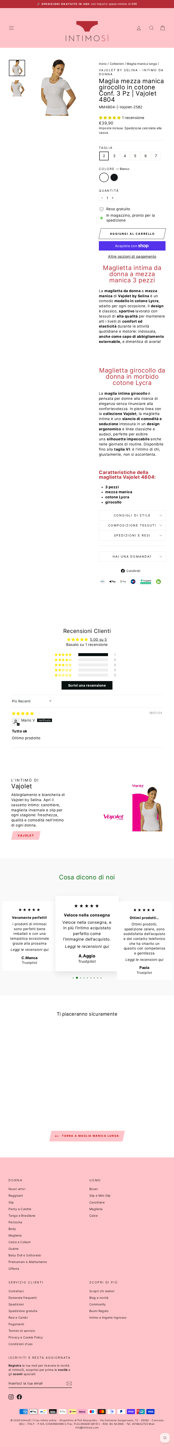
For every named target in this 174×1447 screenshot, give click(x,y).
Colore (114, 169)
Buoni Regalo (98, 1311)
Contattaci (16, 1291)
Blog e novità (99, 1297)
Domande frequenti (22, 1297)
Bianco (104, 177)
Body (12, 1229)
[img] (23, 713)
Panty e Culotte (19, 1209)
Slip (11, 1202)
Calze (93, 1215)
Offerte (13, 1268)
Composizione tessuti (132, 525)
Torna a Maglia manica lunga (90, 1136)
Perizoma (15, 1222)
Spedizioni (16, 1304)
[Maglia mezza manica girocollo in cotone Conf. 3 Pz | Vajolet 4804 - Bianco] (23, 1095)
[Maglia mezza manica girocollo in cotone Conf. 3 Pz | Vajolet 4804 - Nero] (29, 1095)
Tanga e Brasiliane (21, 1215)
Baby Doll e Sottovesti (24, 1255)
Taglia (106, 147)
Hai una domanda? (132, 556)
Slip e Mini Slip (100, 1195)
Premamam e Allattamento (27, 1262)
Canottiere (97, 1202)
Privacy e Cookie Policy (25, 1337)
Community (97, 1304)
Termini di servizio (21, 1330)
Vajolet (26, 835)
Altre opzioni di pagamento (132, 256)
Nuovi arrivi (16, 1189)
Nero (114, 177)
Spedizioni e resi (132, 535)
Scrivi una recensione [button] (87, 685)
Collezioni (117, 63)
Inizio (103, 63)
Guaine (13, 1248)
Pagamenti (16, 1324)
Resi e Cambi (18, 1317)
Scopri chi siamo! (101, 1291)
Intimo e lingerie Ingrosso (107, 1317)
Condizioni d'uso (20, 1344)
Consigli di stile (132, 515)
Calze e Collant (19, 1242)
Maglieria (15, 1235)
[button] (110, 118)
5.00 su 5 (98, 639)
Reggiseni (15, 1195)
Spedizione (133, 128)
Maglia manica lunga (142, 63)
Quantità (109, 190)
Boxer (93, 1189)
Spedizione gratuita (22, 1311)
